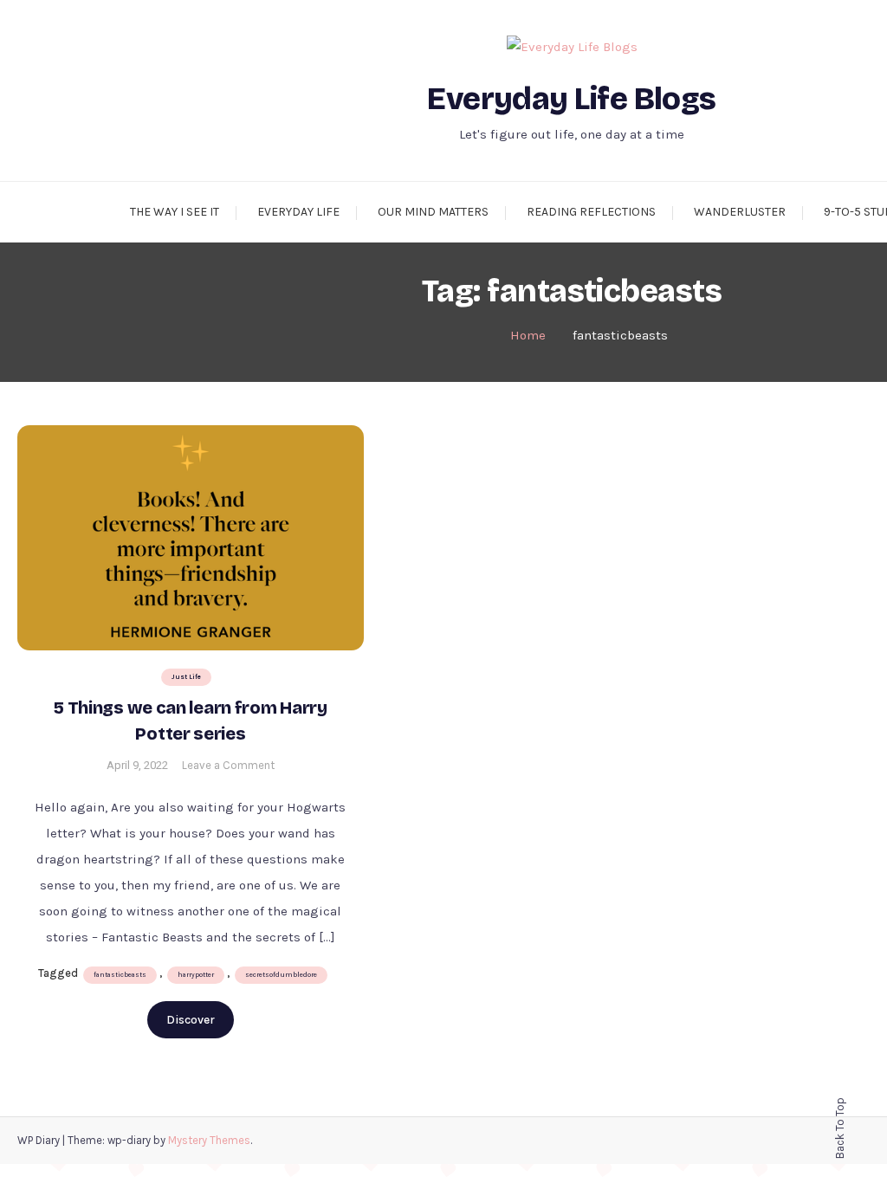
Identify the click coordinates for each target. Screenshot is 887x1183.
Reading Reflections (591, 211)
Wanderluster (740, 211)
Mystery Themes (209, 1140)
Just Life (186, 677)
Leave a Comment (228, 765)
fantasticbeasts (120, 975)
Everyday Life (298, 211)
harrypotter (196, 975)
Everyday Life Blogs (571, 99)
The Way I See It (174, 211)
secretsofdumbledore (281, 975)
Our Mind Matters (433, 211)
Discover (190, 1019)
